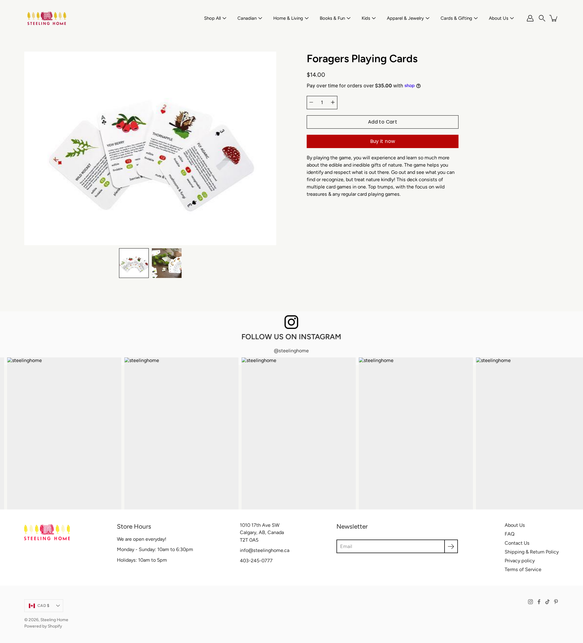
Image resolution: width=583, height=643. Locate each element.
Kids (366, 18)
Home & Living (288, 18)
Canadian (247, 18)
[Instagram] (530, 601)
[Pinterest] (556, 601)
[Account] (530, 18)
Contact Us (517, 543)
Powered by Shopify (43, 626)
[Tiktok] (547, 601)
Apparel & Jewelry (405, 18)
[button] (542, 18)
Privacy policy (520, 560)
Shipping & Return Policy (532, 552)
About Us (498, 18)
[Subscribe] (451, 546)
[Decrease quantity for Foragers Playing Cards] (311, 102)
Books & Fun (332, 18)
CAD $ (43, 605)
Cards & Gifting (456, 18)
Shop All (212, 18)
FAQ (510, 534)
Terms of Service (523, 569)
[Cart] (554, 18)
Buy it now (382, 140)
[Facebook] (539, 601)
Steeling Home (54, 619)
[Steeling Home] (47, 18)
